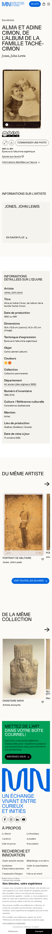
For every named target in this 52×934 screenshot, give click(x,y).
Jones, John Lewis (13, 292)
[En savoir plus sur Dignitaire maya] (23, 669)
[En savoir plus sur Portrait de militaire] (23, 524)
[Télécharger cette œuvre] (11, 143)
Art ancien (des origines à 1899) (20, 384)
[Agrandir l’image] (5, 143)
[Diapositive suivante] (46, 484)
